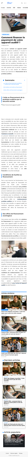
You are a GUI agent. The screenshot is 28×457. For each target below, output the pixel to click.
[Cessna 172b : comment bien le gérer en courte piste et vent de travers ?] (14, 323)
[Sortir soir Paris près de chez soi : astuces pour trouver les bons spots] (14, 344)
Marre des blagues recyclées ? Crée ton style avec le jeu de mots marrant (14, 379)
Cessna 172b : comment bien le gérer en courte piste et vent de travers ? (13, 402)
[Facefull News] (10, 3)
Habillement (8, 437)
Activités (4, 310)
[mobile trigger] (2, 3)
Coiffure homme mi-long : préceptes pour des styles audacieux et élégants (14, 440)
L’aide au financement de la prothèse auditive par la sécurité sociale (13, 84)
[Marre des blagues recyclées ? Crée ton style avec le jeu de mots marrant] (14, 303)
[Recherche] (22, 3)
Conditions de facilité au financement (13, 87)
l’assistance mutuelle (7, 133)
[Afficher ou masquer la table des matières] (19, 80)
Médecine (5, 34)
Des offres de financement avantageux (13, 90)
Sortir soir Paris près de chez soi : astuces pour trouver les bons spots (14, 425)
